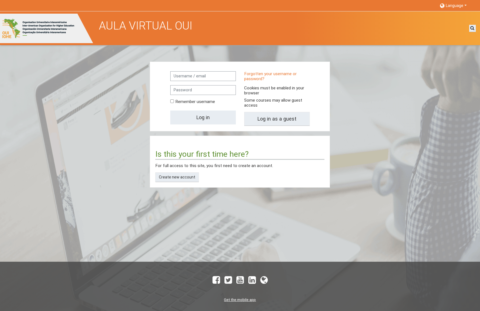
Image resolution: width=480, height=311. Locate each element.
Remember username (195, 101)
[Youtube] (240, 281)
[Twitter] (228, 281)
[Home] (47, 28)
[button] (457, 5)
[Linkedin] (252, 281)
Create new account (177, 177)
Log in (203, 117)
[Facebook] (215, 281)
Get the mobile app (240, 300)
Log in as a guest (277, 119)
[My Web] (265, 281)
